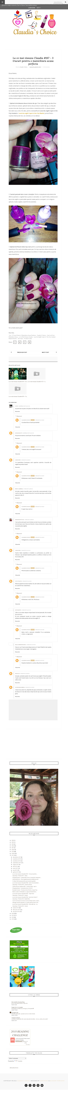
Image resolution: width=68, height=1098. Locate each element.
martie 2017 (16, 908)
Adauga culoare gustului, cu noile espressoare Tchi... (25, 902)
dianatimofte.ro (19, 519)
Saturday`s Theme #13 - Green (20, 906)
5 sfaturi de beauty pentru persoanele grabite (24, 881)
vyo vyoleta (18, 581)
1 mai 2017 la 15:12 (26, 610)
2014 (13, 917)
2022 (13, 846)
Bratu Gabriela (19, 488)
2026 (13, 840)
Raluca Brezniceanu (20, 644)
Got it (38, 7)
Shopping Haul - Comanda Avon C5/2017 (22, 888)
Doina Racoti (18, 433)
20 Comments (46, 67)
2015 (13, 915)
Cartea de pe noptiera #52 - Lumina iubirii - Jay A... (24, 886)
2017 (13, 855)
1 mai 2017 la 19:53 (31, 644)
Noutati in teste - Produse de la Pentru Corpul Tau (24, 890)
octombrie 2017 (16, 861)
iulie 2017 (15, 866)
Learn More (31, 7)
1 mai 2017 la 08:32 (29, 519)
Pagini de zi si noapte (17, 1007)
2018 (13, 853)
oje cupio (20, 338)
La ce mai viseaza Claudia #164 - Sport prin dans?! (24, 897)
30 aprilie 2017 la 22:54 (28, 433)
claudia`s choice (41, 335)
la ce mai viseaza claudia (26, 337)
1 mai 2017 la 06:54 (25, 460)
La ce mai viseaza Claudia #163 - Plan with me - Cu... (25, 904)
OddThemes (44, 1080)
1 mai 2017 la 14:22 (39, 420)
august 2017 (16, 864)
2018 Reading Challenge (20, 1033)
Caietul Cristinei (16, 1017)
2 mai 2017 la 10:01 (29, 687)
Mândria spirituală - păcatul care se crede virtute (23, 1013)
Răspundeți (17, 411)
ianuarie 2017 (16, 911)
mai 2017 (15, 870)
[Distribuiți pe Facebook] (14, 342)
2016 (13, 913)
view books (28, 1044)
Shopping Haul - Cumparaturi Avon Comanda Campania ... (26, 877)
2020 (13, 849)
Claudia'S (17, 1038)
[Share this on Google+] (24, 342)
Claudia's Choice (25, 420)
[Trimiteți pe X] (19, 342)
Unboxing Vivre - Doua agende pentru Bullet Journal (25, 879)
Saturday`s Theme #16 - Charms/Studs (22, 884)
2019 (13, 851)
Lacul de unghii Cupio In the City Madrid (31, 113)
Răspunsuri (19, 416)
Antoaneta (18, 610)
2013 (13, 919)
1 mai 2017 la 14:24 (39, 537)
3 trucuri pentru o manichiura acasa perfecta (24, 335)
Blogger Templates (57, 1080)
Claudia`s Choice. (23, 1080)
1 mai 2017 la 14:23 (39, 475)
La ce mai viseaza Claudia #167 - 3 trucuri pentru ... (25, 874)
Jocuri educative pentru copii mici (20, 1003)
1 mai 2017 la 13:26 (26, 581)
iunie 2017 (15, 868)
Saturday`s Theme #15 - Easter (20, 895)
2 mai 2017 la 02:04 (24, 673)
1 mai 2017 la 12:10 (25, 550)
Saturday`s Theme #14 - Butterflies (21, 899)
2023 (13, 844)
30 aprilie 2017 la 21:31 (24, 406)
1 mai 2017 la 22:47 (39, 660)
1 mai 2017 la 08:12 (28, 488)
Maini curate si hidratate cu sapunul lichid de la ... (24, 891)
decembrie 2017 (17, 857)
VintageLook (15, 1012)
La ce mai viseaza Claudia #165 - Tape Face (23, 893)
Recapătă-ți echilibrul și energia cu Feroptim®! (23, 1008)
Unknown (18, 460)
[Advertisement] (34, 744)
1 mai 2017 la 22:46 (39, 629)
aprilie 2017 (15, 872)
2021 (13, 847)
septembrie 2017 (17, 862)
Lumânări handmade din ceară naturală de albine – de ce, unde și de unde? (30, 1019)
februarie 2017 (16, 909)
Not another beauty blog (18, 1002)
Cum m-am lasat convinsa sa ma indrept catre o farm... (26, 900)
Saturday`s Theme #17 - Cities (19, 875)
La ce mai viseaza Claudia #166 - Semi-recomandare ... (26, 883)
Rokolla (17, 673)
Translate (20, 1061)
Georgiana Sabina (20, 687)
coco (16, 406)
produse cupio (28, 338)
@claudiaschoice (14, 1067)
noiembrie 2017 (16, 859)
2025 (13, 842)
